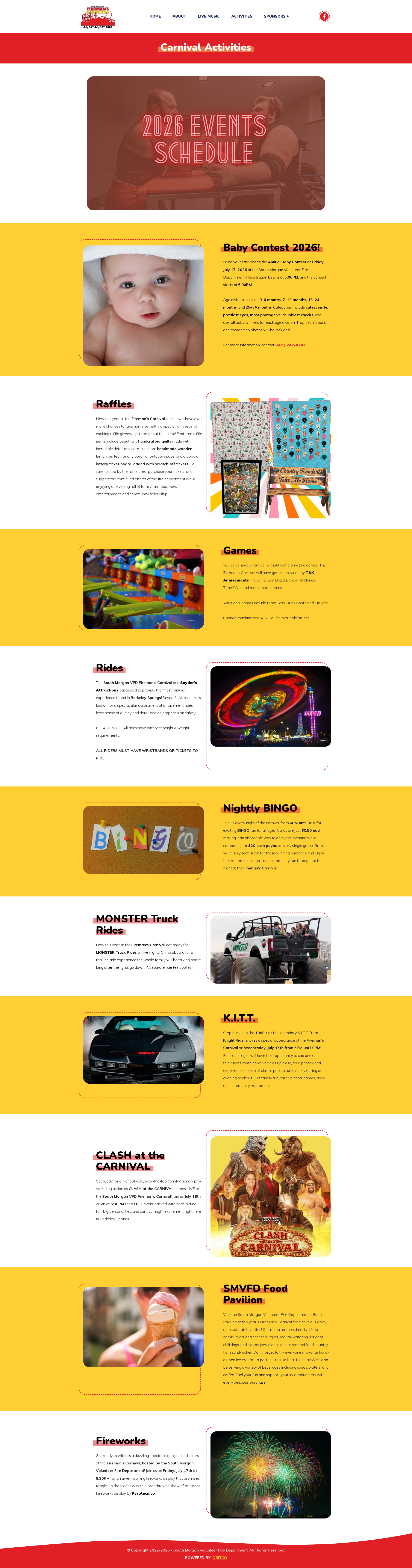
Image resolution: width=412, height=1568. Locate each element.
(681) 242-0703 (290, 344)
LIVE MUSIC (209, 16)
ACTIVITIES (241, 16)
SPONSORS (275, 16)
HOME (155, 16)
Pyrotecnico (143, 1493)
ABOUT (179, 16)
